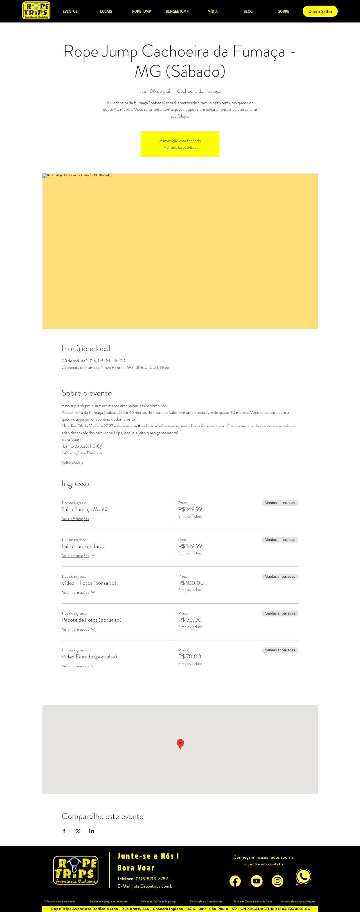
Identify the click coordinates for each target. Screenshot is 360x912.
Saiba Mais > (72, 463)
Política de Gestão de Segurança (158, 901)
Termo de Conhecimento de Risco (253, 901)
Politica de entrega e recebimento (108, 901)
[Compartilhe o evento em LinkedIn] (91, 831)
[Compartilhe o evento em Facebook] (64, 831)
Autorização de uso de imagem (298, 901)
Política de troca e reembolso (60, 901)
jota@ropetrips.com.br (153, 886)
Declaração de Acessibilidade (206, 901)
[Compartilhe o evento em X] (78, 831)
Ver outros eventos (180, 147)
